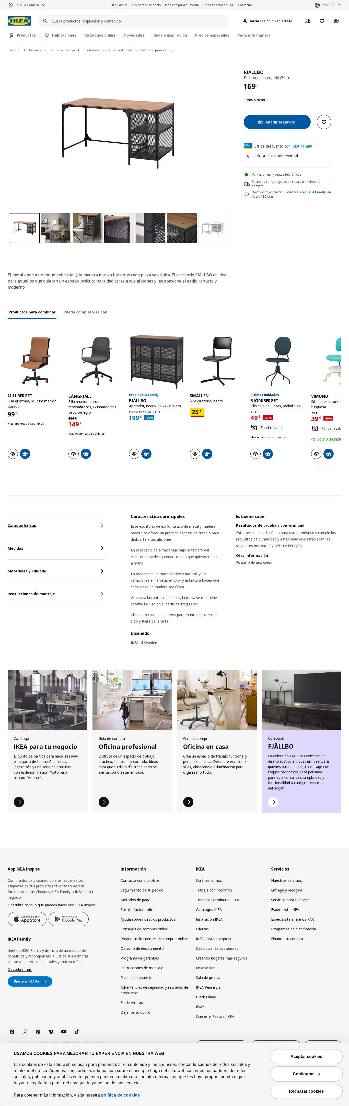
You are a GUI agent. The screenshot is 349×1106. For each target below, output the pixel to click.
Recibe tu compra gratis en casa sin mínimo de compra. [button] (286, 183)
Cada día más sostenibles (217, 948)
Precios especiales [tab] (212, 35)
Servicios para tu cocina (290, 899)
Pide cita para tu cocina (182, 5)
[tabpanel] (236, 583)
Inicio (11, 50)
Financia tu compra (287, 938)
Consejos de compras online (144, 929)
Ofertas (202, 929)
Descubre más (20, 969)
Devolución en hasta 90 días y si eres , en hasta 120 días (291, 194)
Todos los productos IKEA (217, 899)
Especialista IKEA (285, 909)
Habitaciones (32, 50)
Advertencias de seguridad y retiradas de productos (154, 990)
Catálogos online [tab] (100, 35)
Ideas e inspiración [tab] (170, 35)
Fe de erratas (132, 1002)
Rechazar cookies (306, 1091)
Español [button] (328, 5)
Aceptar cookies (306, 1056)
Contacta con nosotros (140, 880)
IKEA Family (119, 5)
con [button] (283, 146)
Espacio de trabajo (62, 50)
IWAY (200, 1006)
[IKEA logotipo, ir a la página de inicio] (19, 21)
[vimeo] (50, 1032)
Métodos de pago (135, 899)
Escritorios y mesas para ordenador (108, 50)
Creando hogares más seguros (221, 958)
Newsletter (205, 967)
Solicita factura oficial (138, 909)
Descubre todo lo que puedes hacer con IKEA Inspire (51, 904)
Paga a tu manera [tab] (254, 35)
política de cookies (120, 1095)
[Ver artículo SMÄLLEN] (218, 361)
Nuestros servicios (286, 880)
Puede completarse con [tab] (85, 312)
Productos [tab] (26, 35)
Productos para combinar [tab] (32, 312)
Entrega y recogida (286, 890)
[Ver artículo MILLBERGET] (35, 361)
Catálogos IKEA (209, 909)
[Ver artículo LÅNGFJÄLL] (96, 361)
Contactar (245, 5)
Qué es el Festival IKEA (215, 1016)
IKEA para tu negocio (146, 5)
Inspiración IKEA (209, 919)
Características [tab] (22, 525)
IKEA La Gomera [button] (27, 5)
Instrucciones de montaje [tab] (31, 593)
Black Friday (206, 997)
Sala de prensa (208, 977)
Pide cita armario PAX (218, 5)
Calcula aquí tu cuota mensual (276, 156)
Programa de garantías (140, 958)
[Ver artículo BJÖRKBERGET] (278, 361)
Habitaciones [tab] (64, 35)
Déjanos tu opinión (137, 1012)
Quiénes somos (209, 880)
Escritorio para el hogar (158, 50)
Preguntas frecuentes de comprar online (154, 938)
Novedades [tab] (134, 35)
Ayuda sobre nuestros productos (148, 919)
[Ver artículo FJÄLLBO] (157, 361)
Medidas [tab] (15, 548)
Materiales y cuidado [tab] (27, 571)
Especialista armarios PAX (292, 919)
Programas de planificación (293, 929)
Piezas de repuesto (137, 977)
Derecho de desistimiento (142, 948)
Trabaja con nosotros (214, 890)
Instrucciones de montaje (142, 967)
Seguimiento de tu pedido (142, 890)
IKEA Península (208, 987)
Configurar (303, 1074)
